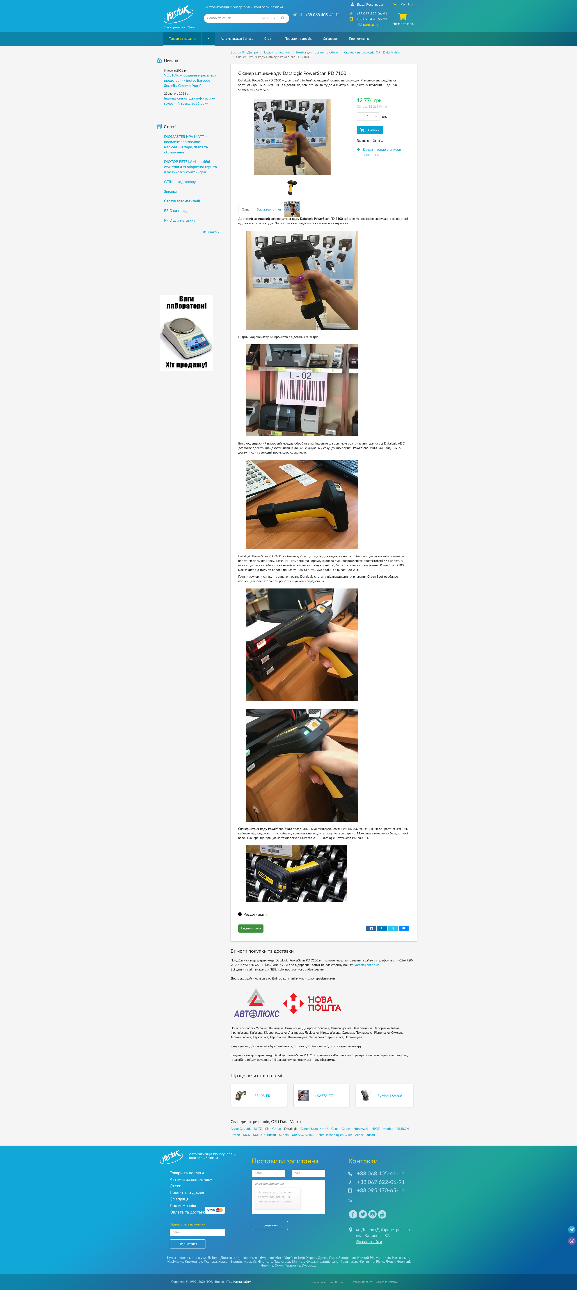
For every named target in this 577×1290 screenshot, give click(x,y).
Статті (268, 38)
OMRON (402, 1128)
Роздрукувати (255, 914)
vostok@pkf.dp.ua (367, 965)
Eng (410, 4)
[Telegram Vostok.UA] (572, 1229)
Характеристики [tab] (269, 209)
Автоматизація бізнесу (237, 38)
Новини (171, 61)
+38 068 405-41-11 (381, 1174)
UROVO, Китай (303, 1135)
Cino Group (273, 1128)
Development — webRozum (327, 1282)
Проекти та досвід (298, 38)
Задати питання (251, 928)
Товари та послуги (182, 38)
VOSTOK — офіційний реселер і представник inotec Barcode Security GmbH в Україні (190, 81)
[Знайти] (282, 18)
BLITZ (258, 1128)
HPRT (375, 1128)
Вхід (360, 4)
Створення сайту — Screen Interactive (375, 1282)
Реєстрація (374, 4)
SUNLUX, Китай (264, 1135)
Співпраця (330, 38)
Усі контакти (368, 24)
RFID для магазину (179, 220)
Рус (403, 4)
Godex (345, 1128)
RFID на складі (176, 211)
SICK (246, 1135)
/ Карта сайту (240, 1281)
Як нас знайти (369, 1242)
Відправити (269, 1225)
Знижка (170, 191)
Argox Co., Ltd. (241, 1128)
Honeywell (361, 1128)
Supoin (284, 1135)
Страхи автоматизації (182, 201)
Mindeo (388, 1128)
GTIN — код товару (180, 182)
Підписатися (188, 1244)
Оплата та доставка (188, 1212)
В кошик (373, 130)
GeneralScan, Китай (314, 1128)
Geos (334, 1128)
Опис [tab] (246, 209)
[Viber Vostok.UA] (572, 1241)
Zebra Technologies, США (334, 1135)
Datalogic (290, 1128)
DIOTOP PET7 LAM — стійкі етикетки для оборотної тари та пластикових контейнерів (190, 167)
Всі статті (210, 232)
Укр (395, 4)
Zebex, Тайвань (365, 1135)
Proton (235, 1135)
